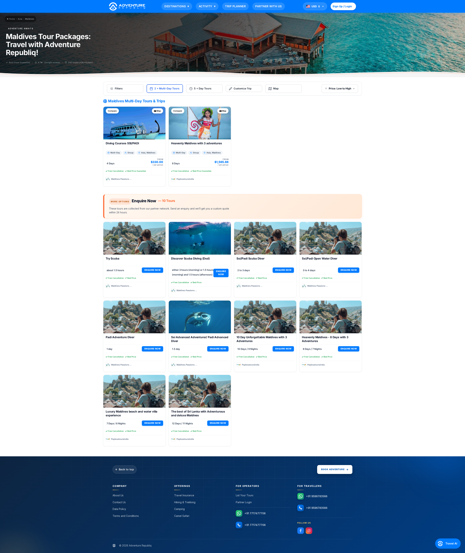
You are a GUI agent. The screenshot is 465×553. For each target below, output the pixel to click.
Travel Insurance (184, 495)
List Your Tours (244, 495)
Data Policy (119, 508)
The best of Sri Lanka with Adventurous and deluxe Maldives (198, 413)
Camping (179, 508)
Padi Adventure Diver (120, 337)
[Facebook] (300, 530)
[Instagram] (309, 530)
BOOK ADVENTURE (333, 469)
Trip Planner (235, 6)
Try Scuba (112, 258)
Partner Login (244, 502)
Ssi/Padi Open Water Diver (319, 258)
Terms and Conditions (126, 515)
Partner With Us (268, 6)
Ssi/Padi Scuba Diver (250, 258)
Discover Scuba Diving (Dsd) (190, 258)
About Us (118, 495)
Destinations (176, 6)
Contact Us (119, 502)
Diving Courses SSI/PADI (122, 143)
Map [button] (159, 111)
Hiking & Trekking (184, 502)
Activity (207, 6)
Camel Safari (181, 515)
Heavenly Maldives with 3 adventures (196, 143)
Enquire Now (152, 270)
